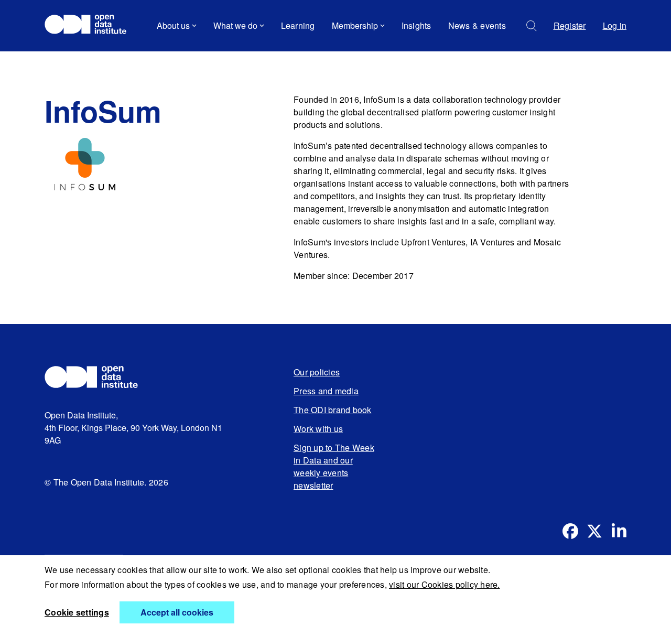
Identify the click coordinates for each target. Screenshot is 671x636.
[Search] (531, 25)
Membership (355, 25)
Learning (298, 25)
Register (570, 25)
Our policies (317, 372)
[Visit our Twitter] (594, 531)
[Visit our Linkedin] (618, 531)
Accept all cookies (176, 612)
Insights (416, 25)
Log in (615, 25)
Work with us (318, 429)
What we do (235, 25)
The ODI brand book (333, 410)
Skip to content (80, 55)
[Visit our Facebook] (570, 531)
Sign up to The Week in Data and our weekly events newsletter (334, 466)
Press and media (326, 391)
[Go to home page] (90, 26)
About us (173, 25)
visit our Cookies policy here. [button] (444, 584)
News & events (477, 25)
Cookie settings (77, 612)
